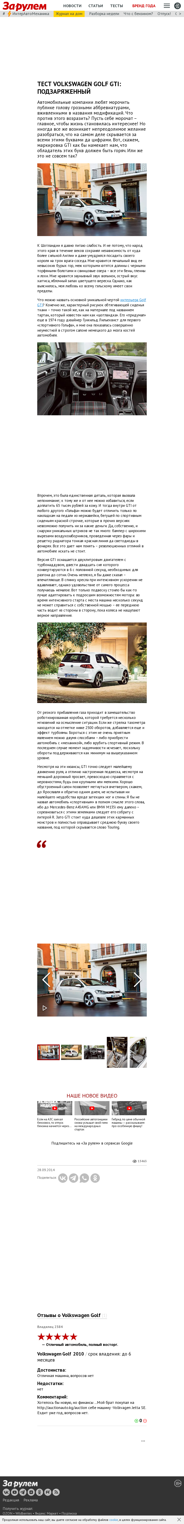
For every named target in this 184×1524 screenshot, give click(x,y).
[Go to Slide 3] (94, 1052)
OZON (7, 1513)
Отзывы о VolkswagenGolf (72, 1315)
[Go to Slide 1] (48, 1052)
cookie (113, 1520)
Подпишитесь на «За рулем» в (92, 1143)
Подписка (69, 1513)
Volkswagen (49, 1354)
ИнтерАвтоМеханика (30, 13)
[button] (179, 1520)
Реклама (31, 1500)
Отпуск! (164, 13)
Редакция (11, 1500)
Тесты (116, 5)
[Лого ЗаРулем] (24, 5)
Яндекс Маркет (46, 1513)
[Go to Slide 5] (140, 1052)
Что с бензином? (138, 13)
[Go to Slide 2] (71, 1052)
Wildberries (23, 1513)
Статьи (95, 5)
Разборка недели (104, 13)
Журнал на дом (69, 13)
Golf (66, 1354)
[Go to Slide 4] (117, 1052)
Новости (72, 5)
